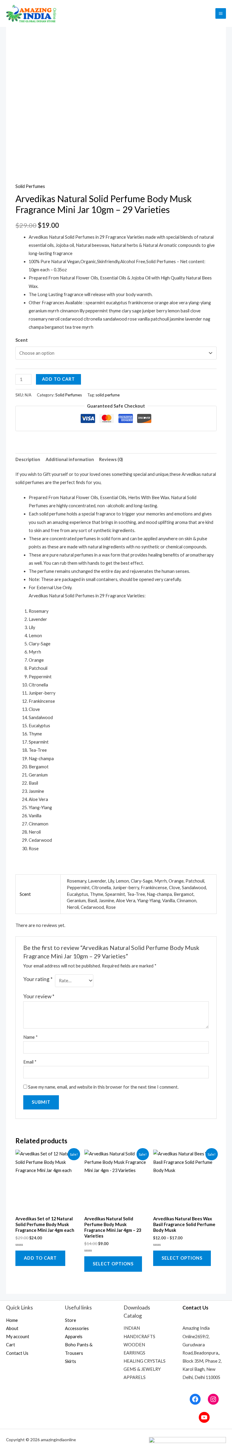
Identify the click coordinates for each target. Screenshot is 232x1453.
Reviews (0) (111, 459)
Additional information (70, 459)
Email (30, 1061)
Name (30, 1037)
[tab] (27, 459)
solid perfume (107, 394)
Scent (21, 340)
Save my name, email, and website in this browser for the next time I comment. (103, 1087)
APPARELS (135, 1377)
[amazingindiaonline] (31, 14)
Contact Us (17, 1353)
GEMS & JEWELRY (142, 1369)
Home (12, 1320)
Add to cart (58, 379)
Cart (10, 1344)
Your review (38, 996)
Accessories (77, 1328)
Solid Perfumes (30, 186)
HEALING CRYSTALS (145, 1361)
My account (17, 1336)
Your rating (38, 979)
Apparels (73, 1336)
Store (70, 1320)
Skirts (70, 1361)
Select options (113, 1263)
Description (27, 459)
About (12, 1328)
